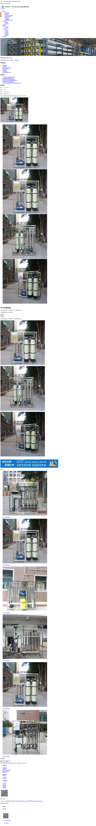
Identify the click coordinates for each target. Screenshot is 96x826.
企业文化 (6, 31)
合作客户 (6, 23)
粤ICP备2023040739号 (25, 801)
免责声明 (6, 803)
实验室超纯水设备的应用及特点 (9, 77)
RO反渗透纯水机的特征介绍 (8, 78)
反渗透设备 (7, 13)
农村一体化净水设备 (9, 15)
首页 (3, 10)
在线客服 (4, 808)
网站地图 (2, 803)
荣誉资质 (4, 785)
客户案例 (4, 21)
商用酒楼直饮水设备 (9, 20)
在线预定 (2, 314)
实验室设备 (7, 18)
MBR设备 (7, 17)
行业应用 (4, 24)
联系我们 (4, 36)
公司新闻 (6, 27)
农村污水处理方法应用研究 (8, 81)
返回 (1, 60)
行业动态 (6, 28)
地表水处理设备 (8, 16)
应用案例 (6, 22)
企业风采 (6, 34)
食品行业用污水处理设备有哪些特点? (10, 80)
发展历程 (6, 35)
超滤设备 (6, 14)
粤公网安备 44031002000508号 (36, 801)
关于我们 (4, 29)
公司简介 (6, 30)
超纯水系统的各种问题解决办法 (9, 79)
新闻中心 (4, 25)
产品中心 (4, 11)
